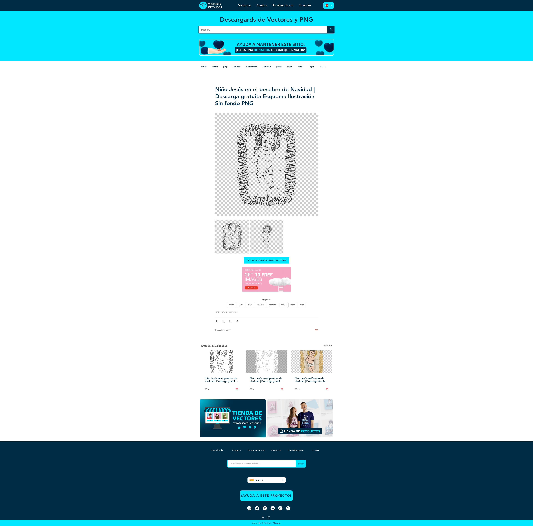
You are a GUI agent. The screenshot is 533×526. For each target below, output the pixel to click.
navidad (260, 304)
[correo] (268, 517)
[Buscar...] (330, 29)
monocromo (251, 66)
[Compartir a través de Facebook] (216, 321)
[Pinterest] (280, 508)
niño (250, 304)
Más (321, 66)
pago (289, 66)
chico (292, 304)
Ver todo (328, 345)
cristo (231, 304)
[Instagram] (249, 508)
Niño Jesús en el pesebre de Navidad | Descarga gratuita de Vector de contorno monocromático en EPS (221, 380)
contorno (266, 66)
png (225, 66)
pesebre (272, 304)
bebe (283, 304)
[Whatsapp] (263, 517)
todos (204, 66)
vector (215, 66)
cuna (302, 304)
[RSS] (288, 508)
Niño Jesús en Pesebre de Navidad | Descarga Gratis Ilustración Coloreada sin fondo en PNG (310, 380)
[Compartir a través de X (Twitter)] (223, 321)
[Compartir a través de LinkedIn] (230, 321)
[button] (316, 450)
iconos (300, 66)
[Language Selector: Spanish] (328, 5)
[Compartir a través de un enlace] (237, 321)
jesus (241, 304)
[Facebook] (257, 508)
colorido (236, 66)
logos (311, 66)
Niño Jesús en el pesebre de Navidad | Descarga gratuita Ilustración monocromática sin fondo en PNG (266, 380)
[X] (265, 508)
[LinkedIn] (273, 508)
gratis (278, 66)
